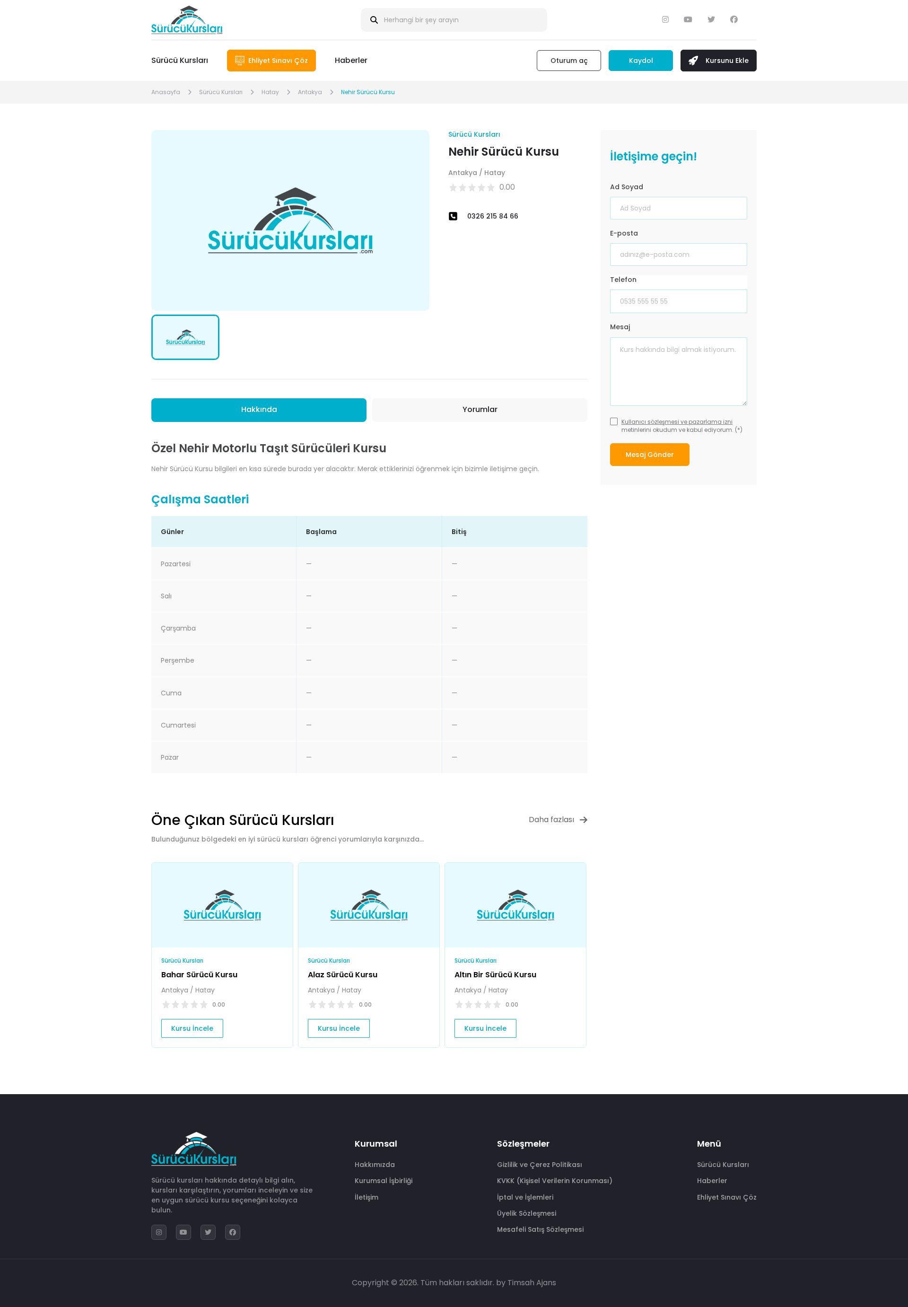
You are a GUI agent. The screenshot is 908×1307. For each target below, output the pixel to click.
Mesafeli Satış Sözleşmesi (540, 1229)
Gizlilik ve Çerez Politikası (539, 1164)
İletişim (366, 1197)
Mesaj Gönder (650, 454)
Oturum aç (569, 60)
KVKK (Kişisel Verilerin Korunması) (554, 1180)
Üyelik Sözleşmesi (526, 1213)
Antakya (310, 92)
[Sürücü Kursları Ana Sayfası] (186, 20)
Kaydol (641, 60)
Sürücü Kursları (179, 60)
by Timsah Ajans (526, 1282)
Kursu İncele (192, 1028)
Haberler (351, 60)
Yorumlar (480, 409)
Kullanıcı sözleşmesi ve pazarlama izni (677, 422)
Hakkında (259, 409)
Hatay (270, 92)
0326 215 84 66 (492, 216)
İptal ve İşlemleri (525, 1197)
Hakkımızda (375, 1164)
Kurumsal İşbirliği (383, 1180)
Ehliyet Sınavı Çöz (727, 1197)
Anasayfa (165, 92)
